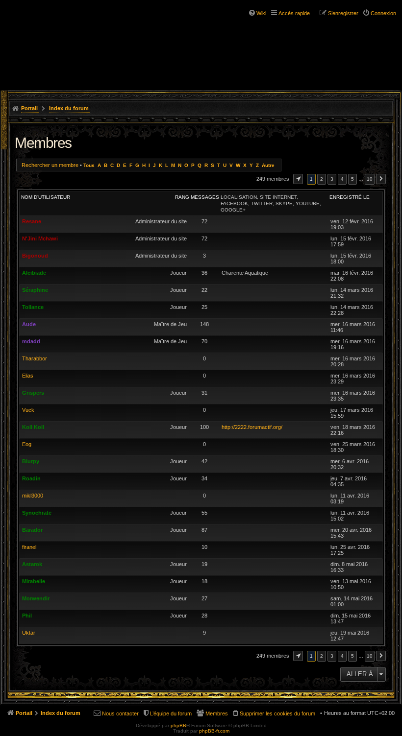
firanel (29, 547)
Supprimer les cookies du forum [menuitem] (277, 713)
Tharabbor (34, 358)
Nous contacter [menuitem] (120, 713)
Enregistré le (349, 197)
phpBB (178, 725)
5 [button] (352, 179)
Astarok (32, 564)
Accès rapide (294, 13)
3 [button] (331, 179)
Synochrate (36, 513)
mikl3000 (32, 496)
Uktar (28, 633)
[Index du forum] (49, 24)
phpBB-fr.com (214, 731)
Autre (268, 165)
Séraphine (35, 290)
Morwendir (36, 598)
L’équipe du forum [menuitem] (171, 713)
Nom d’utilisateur (45, 197)
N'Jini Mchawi (40, 238)
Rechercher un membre (50, 165)
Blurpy (30, 461)
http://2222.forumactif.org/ (252, 427)
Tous (89, 165)
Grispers (33, 393)
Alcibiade (34, 273)
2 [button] (321, 179)
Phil (27, 615)
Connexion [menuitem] (383, 13)
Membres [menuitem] (216, 713)
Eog (26, 444)
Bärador (32, 530)
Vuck (28, 410)
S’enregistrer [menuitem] (343, 13)
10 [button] (370, 179)
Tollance (33, 307)
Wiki (261, 13)
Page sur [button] (298, 179)
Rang (182, 197)
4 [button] (342, 179)
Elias (27, 376)
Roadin (31, 478)
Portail (29, 108)
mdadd (31, 341)
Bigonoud (35, 256)
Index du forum (69, 108)
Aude (29, 324)
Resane (31, 221)
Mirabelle (33, 581)
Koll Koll (33, 427)
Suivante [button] (381, 179)
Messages (205, 197)
